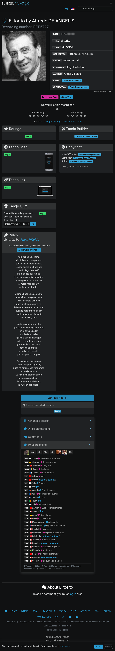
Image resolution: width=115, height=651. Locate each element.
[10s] (57, 109)
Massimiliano (38, 522)
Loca (43, 497)
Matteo (35, 557)
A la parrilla (53, 522)
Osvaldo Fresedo (60, 622)
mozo (23, 284)
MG (45, 452)
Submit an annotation (30, 250)
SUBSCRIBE (59, 398)
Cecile (35, 529)
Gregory (35, 561)
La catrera (46, 529)
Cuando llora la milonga (51, 508)
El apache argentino (51, 547)
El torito (61, 40)
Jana (34, 515)
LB (39, 452)
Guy (34, 518)
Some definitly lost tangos (97, 622)
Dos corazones (49, 462)
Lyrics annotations (39, 428)
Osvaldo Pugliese (43, 622)
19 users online (37, 444)
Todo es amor (48, 473)
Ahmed (34, 490)
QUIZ (73, 611)
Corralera (67, 121)
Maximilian (37, 525)
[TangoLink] (40, 490)
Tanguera (46, 465)
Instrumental (66, 60)
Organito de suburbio (55, 525)
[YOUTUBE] (69, 617)
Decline (108, 646)
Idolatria (45, 469)
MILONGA (63, 47)
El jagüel (42, 483)
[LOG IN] (66, 9)
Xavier (35, 508)
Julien (35, 540)
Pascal (36, 465)
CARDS (107, 611)
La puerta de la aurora (52, 561)
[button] (72, 9)
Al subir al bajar (48, 540)
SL (70, 452)
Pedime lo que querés (48, 494)
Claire (35, 473)
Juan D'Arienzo (50, 626)
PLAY (14, 611)
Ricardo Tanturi (27, 622)
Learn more (64, 646)
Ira (32, 487)
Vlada (34, 497)
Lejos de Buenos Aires (54, 533)
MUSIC (24, 611)
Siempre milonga (52, 121)
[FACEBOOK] (56, 617)
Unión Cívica (45, 515)
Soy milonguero (48, 490)
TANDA (62, 611)
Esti (33, 483)
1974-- (63, 34)
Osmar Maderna (77, 622)
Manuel (35, 550)
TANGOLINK (49, 611)
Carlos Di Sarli (65, 626)
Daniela (36, 543)
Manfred (35, 462)
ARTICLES (85, 611)
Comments (35, 436)
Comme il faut (45, 518)
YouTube (68, 97)
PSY (97, 611)
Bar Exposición (44, 504)
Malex (34, 476)
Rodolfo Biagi (12, 622)
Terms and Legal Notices (57, 630)
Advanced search (38, 420)
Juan (33, 501)
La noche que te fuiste (49, 554)
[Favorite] (5, 21)
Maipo (43, 476)
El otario (77, 121)
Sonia (34, 511)
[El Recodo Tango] (5, 611)
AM (32, 452)
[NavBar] (111, 2)
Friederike (36, 533)
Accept (99, 646)
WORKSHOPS (44, 617)
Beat (34, 554)
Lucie (34, 458)
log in (72, 594)
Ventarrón (47, 550)
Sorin (35, 469)
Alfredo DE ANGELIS (73, 54)
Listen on (50, 97)
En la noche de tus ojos (50, 458)
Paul (33, 494)
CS (52, 452)
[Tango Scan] (37, 483)
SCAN (35, 611)
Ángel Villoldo (68, 67)
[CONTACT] (76, 617)
